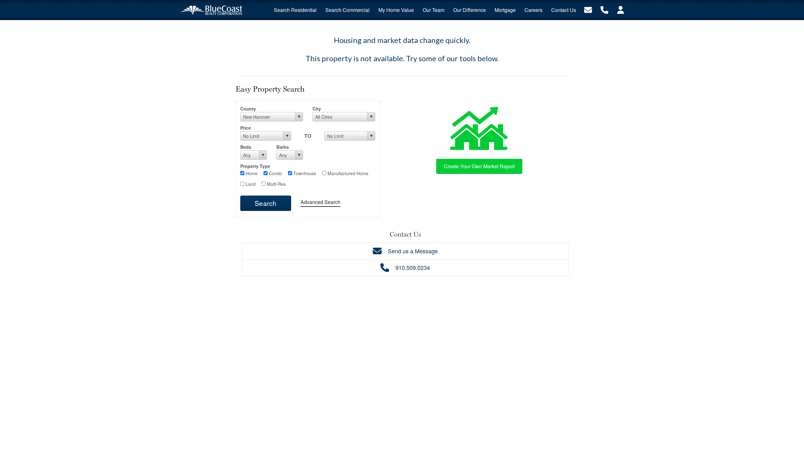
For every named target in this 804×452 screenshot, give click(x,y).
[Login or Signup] (620, 9)
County (248, 108)
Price (245, 128)
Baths (282, 147)
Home (251, 173)
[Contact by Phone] (604, 9)
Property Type (255, 166)
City (316, 108)
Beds (245, 147)
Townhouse (304, 173)
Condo (275, 173)
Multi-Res (276, 184)
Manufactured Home (347, 173)
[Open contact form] (588, 9)
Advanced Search (320, 202)
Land (250, 184)
